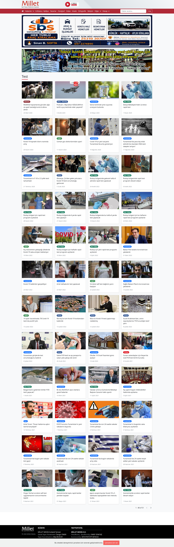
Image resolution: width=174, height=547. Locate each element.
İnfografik (82, 11)
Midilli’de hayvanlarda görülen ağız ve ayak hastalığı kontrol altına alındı (36, 107)
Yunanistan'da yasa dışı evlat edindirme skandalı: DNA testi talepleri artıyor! (134, 144)
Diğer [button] (97, 11)
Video (68, 11)
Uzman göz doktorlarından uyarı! (69, 141)
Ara (149, 11)
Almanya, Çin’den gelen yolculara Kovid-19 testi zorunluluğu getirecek (69, 180)
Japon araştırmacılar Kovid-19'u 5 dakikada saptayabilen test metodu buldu (103, 495)
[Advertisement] (87, 518)
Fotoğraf (61, 11)
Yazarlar (53, 11)
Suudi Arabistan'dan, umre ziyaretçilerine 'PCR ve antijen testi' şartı (136, 321)
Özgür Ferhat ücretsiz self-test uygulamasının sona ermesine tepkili (35, 495)
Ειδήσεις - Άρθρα (42, 11)
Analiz (74, 11)
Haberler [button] (28, 11)
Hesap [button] (105, 11)
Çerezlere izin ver (111, 543)
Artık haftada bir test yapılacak (68, 284)
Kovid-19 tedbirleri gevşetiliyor (35, 284)
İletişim (90, 11)
